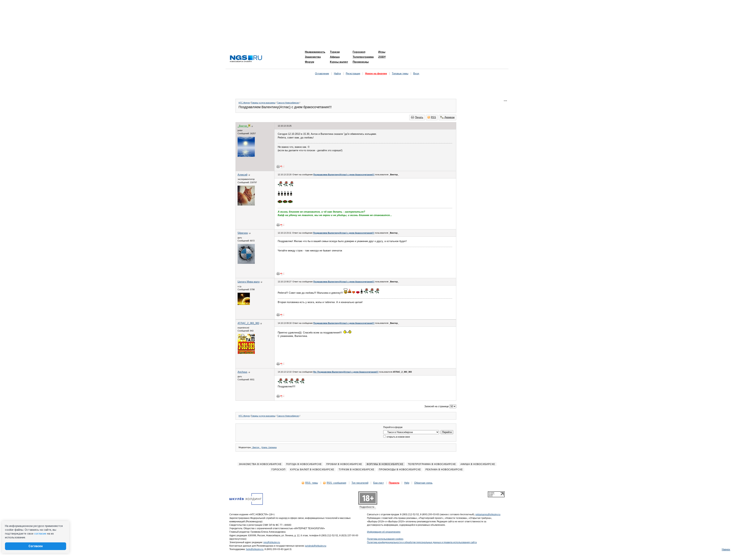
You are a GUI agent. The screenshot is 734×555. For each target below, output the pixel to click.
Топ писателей (360, 482)
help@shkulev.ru (254, 549)
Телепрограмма (363, 56)
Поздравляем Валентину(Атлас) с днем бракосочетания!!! (343, 174)
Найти (337, 73)
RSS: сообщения (336, 482)
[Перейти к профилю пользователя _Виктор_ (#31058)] (246, 155)
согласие (40, 533)
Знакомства (313, 56)
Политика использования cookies (385, 539)
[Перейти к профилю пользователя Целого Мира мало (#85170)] (244, 304)
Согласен (35, 546)
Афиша (335, 56)
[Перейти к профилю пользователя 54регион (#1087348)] (246, 263)
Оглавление (322, 73)
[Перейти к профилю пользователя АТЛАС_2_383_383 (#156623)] (246, 353)
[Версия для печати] (278, 166)
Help (406, 482)
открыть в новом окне (398, 437)
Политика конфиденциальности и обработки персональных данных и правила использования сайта (422, 542)
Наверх (726, 549)
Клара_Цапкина (269, 447)
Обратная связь (423, 482)
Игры (381, 51)
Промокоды (361, 61)
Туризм (335, 51)
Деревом (449, 117)
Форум (309, 61)
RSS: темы (311, 482)
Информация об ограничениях (383, 532)
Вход (416, 73)
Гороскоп (359, 51)
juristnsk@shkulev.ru (315, 545)
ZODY (382, 56)
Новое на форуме (376, 73)
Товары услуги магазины (263, 103)
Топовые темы (400, 73)
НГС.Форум (244, 103)
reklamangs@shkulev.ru (487, 514)
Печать (419, 117)
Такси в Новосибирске (288, 103)
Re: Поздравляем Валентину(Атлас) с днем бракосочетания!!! (345, 372)
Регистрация (353, 73)
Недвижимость (315, 51)
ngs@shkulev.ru (271, 542)
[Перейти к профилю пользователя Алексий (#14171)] (246, 204)
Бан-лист (378, 482)
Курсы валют (339, 61)
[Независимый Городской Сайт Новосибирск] (246, 59)
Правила (394, 482)
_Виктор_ (255, 447)
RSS (433, 117)
